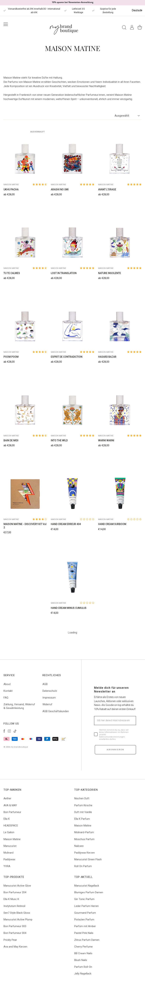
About (7, 684)
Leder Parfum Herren (86, 906)
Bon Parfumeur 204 (15, 892)
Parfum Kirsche (83, 805)
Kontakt (8, 690)
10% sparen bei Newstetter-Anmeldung (72, 2)
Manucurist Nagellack (86, 885)
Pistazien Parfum (84, 919)
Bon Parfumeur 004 (15, 933)
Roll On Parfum (83, 866)
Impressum (49, 697)
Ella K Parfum (82, 818)
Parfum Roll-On (83, 966)
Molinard (8, 852)
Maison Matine (12, 839)
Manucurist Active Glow (17, 885)
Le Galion (9, 832)
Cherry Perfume (83, 946)
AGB (45, 684)
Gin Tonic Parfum (84, 899)
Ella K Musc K (11, 899)
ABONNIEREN (115, 749)
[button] (40, 184)
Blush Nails (80, 960)
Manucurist (10, 846)
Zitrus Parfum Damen (86, 939)
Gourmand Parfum (85, 912)
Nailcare (79, 846)
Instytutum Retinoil (14, 906)
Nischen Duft (81, 798)
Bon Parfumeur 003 (15, 926)
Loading (72, 632)
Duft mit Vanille (83, 812)
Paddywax (9, 859)
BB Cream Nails (83, 953)
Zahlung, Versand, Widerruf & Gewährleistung (19, 706)
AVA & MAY (10, 805)
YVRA (7, 866)
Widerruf (47, 704)
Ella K (7, 818)
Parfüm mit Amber (85, 926)
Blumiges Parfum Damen (88, 892)
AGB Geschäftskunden (55, 711)
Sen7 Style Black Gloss (17, 912)
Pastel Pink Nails (83, 933)
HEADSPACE (11, 825)
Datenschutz (49, 690)
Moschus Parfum (84, 839)
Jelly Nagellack (82, 973)
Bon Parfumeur (12, 812)
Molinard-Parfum (84, 832)
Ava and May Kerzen (15, 946)
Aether (7, 798)
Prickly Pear (10, 939)
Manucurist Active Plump (18, 919)
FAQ (6, 697)
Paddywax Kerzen (84, 852)
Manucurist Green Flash (88, 859)
